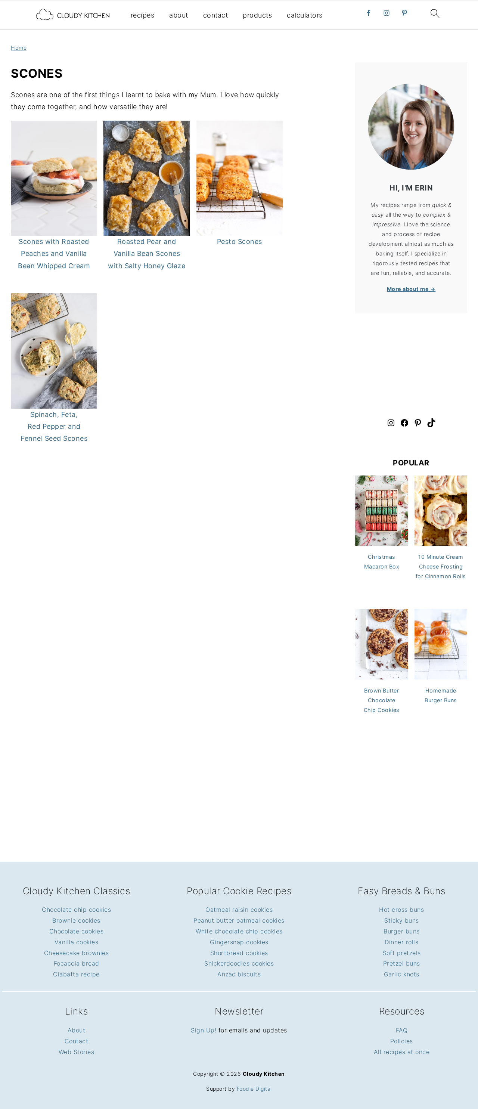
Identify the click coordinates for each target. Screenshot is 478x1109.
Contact (77, 1041)
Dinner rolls (401, 942)
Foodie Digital (254, 1088)
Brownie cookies (76, 920)
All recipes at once (402, 1052)
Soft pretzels (401, 953)
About (77, 1030)
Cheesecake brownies (76, 953)
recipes (143, 15)
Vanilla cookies (77, 942)
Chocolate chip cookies (76, 909)
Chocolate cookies (76, 931)
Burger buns (402, 931)
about (178, 15)
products (257, 15)
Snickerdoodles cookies (239, 963)
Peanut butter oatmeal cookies (239, 920)
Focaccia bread (76, 963)
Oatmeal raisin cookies (239, 909)
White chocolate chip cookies (239, 931)
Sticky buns (401, 920)
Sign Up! (203, 1030)
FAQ (402, 1030)
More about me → (411, 289)
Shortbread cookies (239, 953)
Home (19, 47)
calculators (305, 15)
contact (215, 15)
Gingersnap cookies (239, 942)
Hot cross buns (401, 909)
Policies (401, 1041)
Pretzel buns (401, 963)
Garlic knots (401, 974)
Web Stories (76, 1052)
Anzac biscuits (239, 974)
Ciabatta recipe (76, 974)
